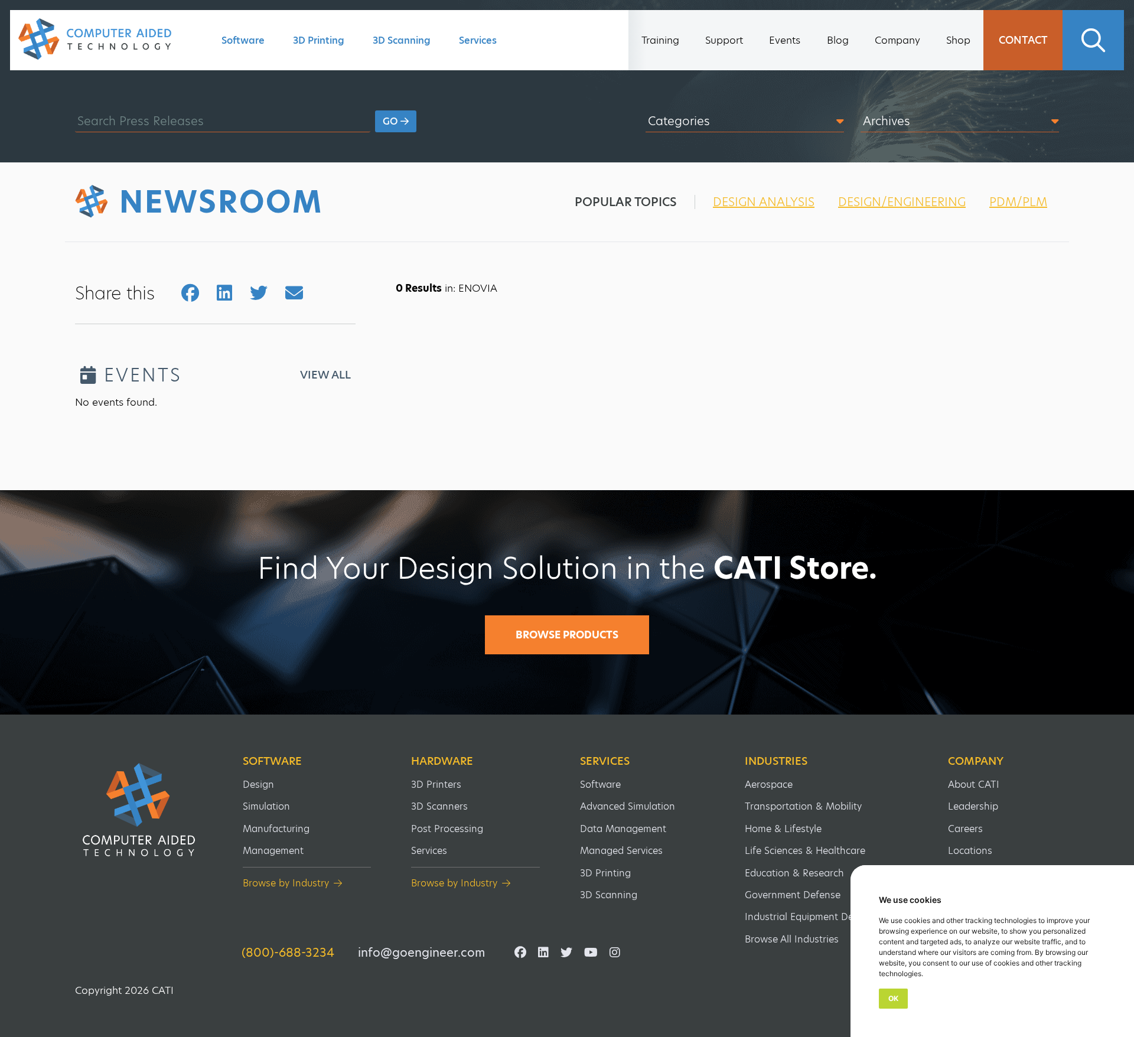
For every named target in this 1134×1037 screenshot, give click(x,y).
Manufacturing (276, 829)
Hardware (442, 761)
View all (325, 375)
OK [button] (893, 998)
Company (897, 40)
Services (478, 40)
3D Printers (436, 784)
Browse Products (567, 635)
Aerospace (769, 784)
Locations (970, 850)
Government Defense (792, 895)
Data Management (623, 829)
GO (391, 121)
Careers (965, 829)
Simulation (266, 806)
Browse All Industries (792, 939)
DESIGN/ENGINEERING (902, 202)
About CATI (973, 784)
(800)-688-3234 (288, 952)
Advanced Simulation (627, 806)
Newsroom (221, 201)
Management (273, 850)
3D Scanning (402, 40)
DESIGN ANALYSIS (763, 202)
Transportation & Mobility (803, 806)
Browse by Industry (286, 883)
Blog (838, 40)
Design (258, 784)
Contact (1023, 40)
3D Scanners (439, 806)
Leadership (973, 806)
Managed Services (621, 850)
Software (243, 40)
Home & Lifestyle (783, 829)
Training (660, 40)
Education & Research (794, 873)
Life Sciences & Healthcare (805, 850)
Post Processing (447, 829)
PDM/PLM (1018, 202)
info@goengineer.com (421, 952)
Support (724, 40)
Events (784, 40)
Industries (776, 761)
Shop (958, 40)
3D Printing (318, 40)
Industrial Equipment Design (808, 917)
